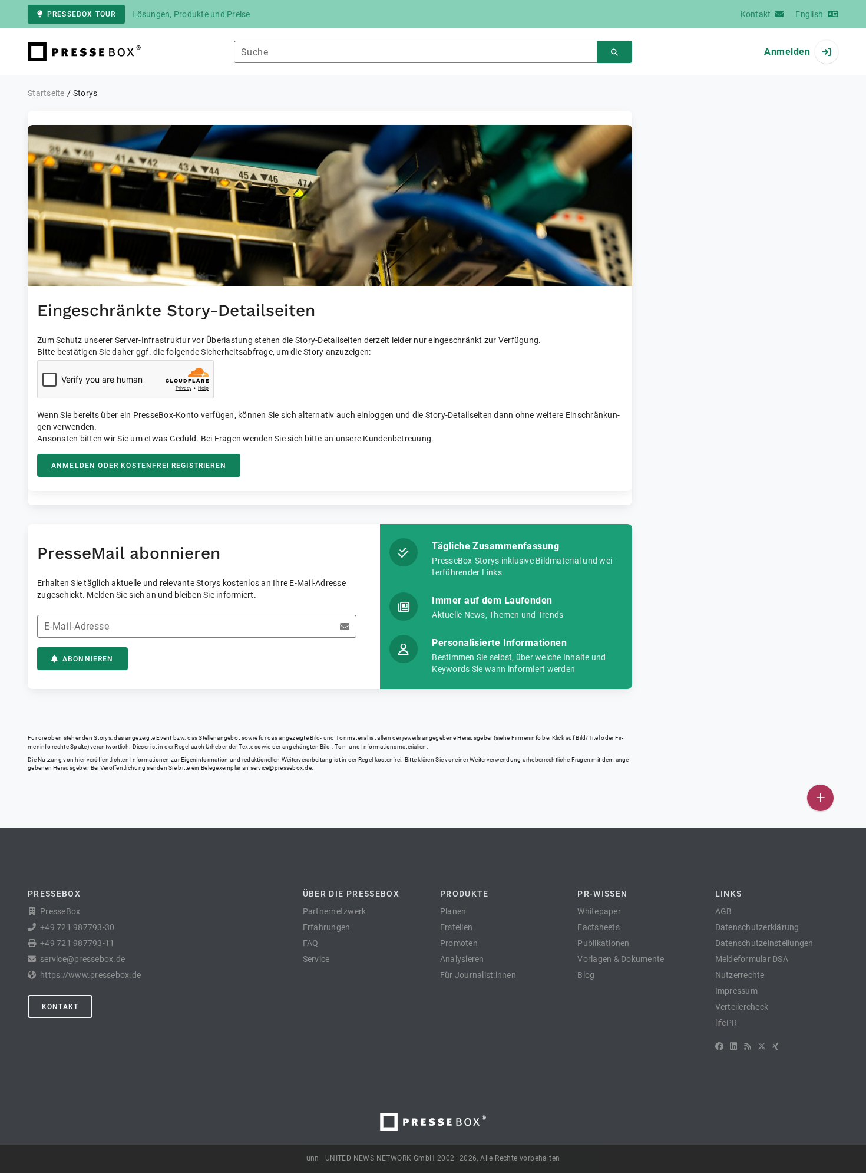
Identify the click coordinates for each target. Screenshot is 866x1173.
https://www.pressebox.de (90, 975)
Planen (453, 911)
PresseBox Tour (81, 14)
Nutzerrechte (740, 975)
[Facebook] (719, 1046)
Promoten (459, 943)
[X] (762, 1046)
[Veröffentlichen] (820, 798)
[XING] (775, 1046)
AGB (723, 911)
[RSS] (747, 1046)
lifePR (726, 1022)
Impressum (736, 991)
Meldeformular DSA (751, 959)
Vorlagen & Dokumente (620, 959)
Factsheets (598, 927)
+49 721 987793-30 (77, 927)
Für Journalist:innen (478, 975)
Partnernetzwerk (334, 911)
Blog (585, 975)
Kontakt (60, 1007)
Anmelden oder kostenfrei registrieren (138, 466)
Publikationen (603, 943)
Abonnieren (88, 659)
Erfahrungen (327, 927)
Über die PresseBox (351, 893)
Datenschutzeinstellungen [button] (764, 943)
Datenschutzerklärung (757, 927)
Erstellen (456, 927)
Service (316, 959)
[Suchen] (614, 52)
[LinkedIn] (733, 1046)
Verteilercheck (742, 1006)
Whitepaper (599, 911)
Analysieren (462, 959)
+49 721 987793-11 (77, 943)
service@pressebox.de (281, 768)
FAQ (311, 943)
